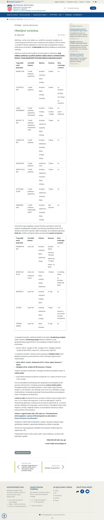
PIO (56, 493)
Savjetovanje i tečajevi (40, 15)
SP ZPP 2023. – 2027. (56, 15)
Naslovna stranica (12, 15)
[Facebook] (93, 2)
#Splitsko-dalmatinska (23, 453)
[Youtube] (95, 2)
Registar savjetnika (60, 2)
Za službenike (77, 15)
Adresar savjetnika (37, 506)
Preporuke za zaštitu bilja (16, 19)
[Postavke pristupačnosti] (4, 516)
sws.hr (52, 518)
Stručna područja (24, 15)
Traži (93, 8)
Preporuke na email (72, 2)
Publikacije (68, 15)
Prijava (56, 500)
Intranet (57, 498)
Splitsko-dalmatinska (30, 25)
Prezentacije (58, 495)
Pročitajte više (74, 38)
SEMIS (56, 491)
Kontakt (88, 2)
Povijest (81, 2)
